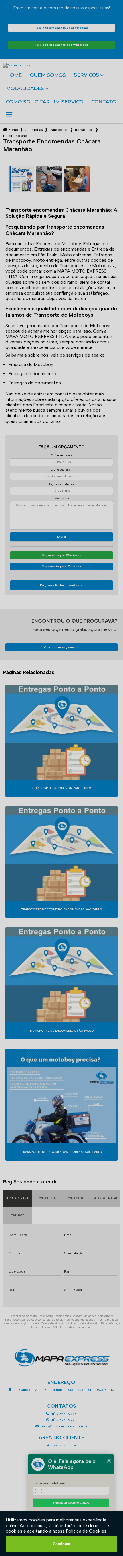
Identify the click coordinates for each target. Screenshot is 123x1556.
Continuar (61, 1544)
